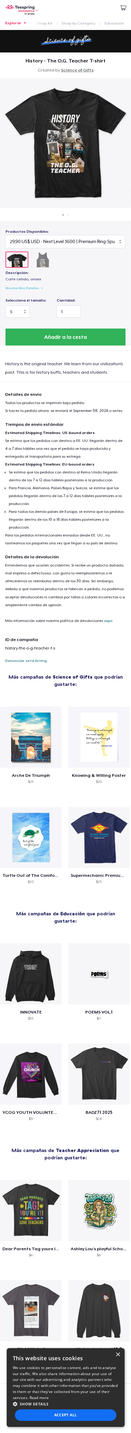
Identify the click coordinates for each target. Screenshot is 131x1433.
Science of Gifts (77, 70)
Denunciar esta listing (26, 661)
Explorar (13, 23)
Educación (114, 23)
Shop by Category (78, 23)
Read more (39, 1397)
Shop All (44, 23)
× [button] (117, 1354)
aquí (108, 621)
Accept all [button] (65, 1415)
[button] (66, 1404)
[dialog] (66, 1387)
